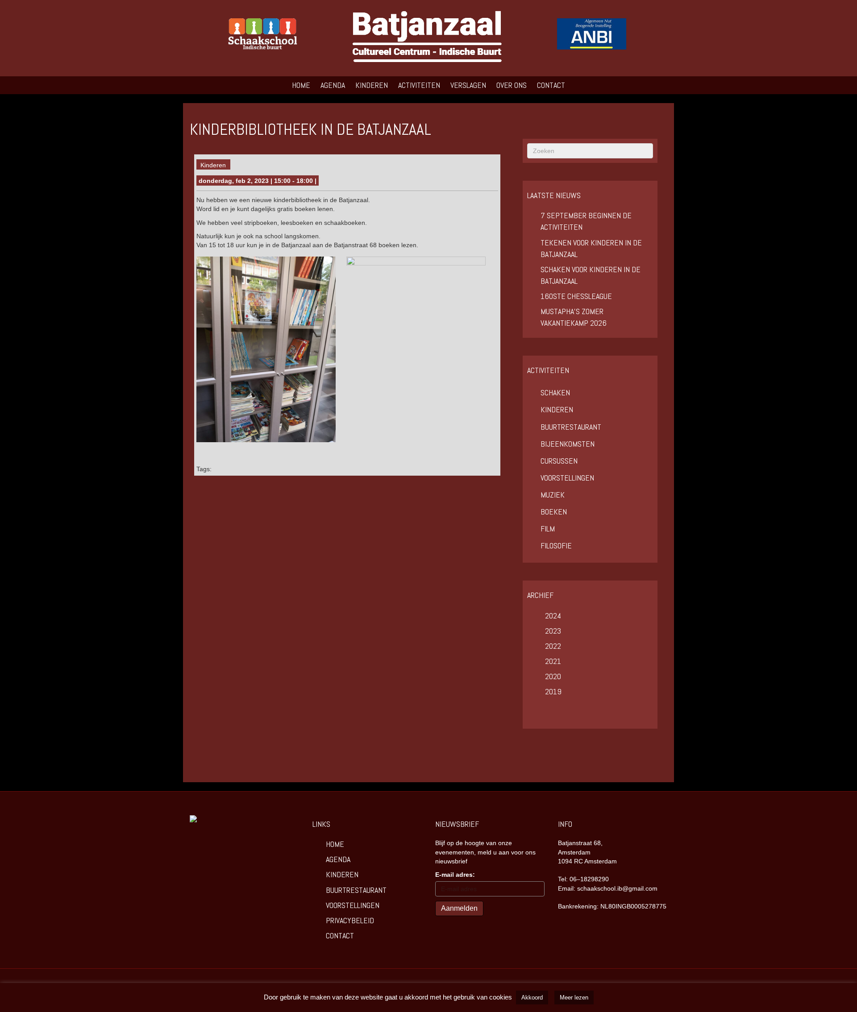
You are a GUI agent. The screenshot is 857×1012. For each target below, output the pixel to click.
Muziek (553, 494)
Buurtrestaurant (571, 427)
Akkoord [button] (532, 997)
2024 (553, 615)
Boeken (554, 511)
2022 (553, 646)
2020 (553, 676)
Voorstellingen (567, 478)
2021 (553, 661)
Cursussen (559, 461)
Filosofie (556, 545)
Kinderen (371, 85)
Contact (551, 85)
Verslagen (468, 85)
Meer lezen (574, 997)
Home (301, 85)
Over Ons (511, 85)
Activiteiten (419, 85)
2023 (553, 631)
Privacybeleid (350, 920)
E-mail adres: (455, 874)
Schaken (555, 392)
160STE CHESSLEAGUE (576, 296)
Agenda (332, 85)
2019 (553, 691)
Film (548, 528)
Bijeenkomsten (568, 444)
